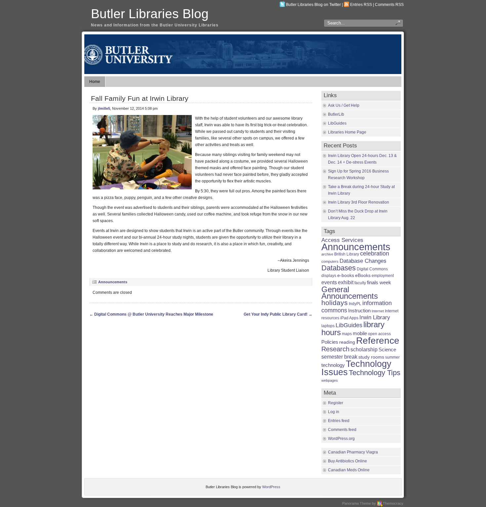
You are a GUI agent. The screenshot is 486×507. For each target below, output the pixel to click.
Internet (378, 311)
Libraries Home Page (347, 132)
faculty (360, 283)
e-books (345, 275)
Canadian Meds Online (349, 470)
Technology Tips (374, 373)
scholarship (364, 349)
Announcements (112, 282)
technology (333, 365)
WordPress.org (341, 438)
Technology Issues (356, 368)
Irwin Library (374, 317)
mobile (360, 333)
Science (387, 349)
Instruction (359, 310)
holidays (334, 302)
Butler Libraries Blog (150, 14)
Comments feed (342, 429)
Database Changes (363, 260)
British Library (346, 254)
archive (327, 254)
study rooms (371, 357)
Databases (338, 268)
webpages (329, 380)
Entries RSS (361, 4)
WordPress (271, 487)
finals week (379, 282)
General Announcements (349, 292)
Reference (377, 340)
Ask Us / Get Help (343, 105)
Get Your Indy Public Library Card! (275, 314)
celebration (374, 253)
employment (383, 275)
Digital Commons (372, 269)
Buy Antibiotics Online (347, 461)
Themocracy (393, 503)
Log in (333, 412)
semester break (339, 357)
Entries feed (338, 420)
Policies (329, 342)
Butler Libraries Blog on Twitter (313, 4)
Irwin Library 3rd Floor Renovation (358, 202)
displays (328, 275)
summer (392, 357)
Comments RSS (389, 4)
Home (94, 81)
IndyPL (355, 303)
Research (335, 349)
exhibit (345, 282)
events (329, 282)
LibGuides (337, 123)
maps (347, 334)
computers (330, 261)
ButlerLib (336, 114)
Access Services (342, 240)
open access (379, 334)
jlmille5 (104, 108)
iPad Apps (349, 318)
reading (347, 342)
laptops (328, 326)
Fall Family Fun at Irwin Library (139, 98)
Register (335, 403)
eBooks (363, 275)
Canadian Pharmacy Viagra (353, 452)
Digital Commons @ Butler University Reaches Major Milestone (153, 314)
